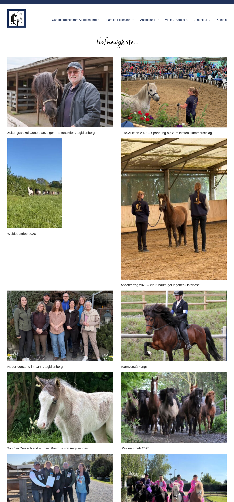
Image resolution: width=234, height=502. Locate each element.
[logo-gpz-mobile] (16, 11)
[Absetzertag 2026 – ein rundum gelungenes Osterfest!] (174, 209)
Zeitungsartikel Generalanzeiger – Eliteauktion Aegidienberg (51, 133)
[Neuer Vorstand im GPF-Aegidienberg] (60, 326)
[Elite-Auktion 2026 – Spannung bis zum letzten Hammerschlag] (174, 92)
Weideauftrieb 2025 (135, 448)
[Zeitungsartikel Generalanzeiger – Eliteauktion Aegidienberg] (60, 92)
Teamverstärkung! (134, 367)
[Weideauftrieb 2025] (174, 407)
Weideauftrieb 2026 (21, 234)
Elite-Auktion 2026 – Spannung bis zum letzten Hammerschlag (166, 133)
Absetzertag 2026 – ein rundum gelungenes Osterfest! (160, 285)
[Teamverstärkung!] (174, 326)
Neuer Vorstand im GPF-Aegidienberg (35, 367)
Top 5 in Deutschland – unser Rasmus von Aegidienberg (48, 448)
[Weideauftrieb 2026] (60, 183)
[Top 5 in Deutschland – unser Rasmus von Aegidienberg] (60, 407)
